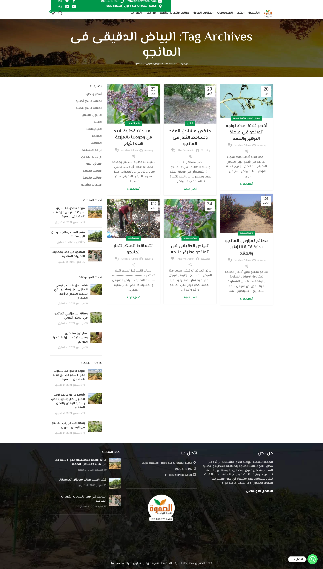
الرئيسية (184, 63)
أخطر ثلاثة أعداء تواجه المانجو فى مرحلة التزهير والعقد (246, 132)
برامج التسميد (133, 123)
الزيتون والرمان (92, 115)
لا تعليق (60, 222)
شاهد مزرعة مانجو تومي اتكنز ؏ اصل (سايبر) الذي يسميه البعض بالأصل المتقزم (71, 291)
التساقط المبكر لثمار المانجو (133, 249)
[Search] (60, 13)
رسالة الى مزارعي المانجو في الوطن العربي (71, 315)
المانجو (190, 123)
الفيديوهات (94, 129)
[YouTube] (270, 528)
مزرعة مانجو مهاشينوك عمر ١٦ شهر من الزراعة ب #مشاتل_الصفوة (69, 212)
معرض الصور (254, 118)
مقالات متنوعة (240, 118)
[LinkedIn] (270, 536)
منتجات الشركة (91, 185)
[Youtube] (74, 7)
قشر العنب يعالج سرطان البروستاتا (68, 234)
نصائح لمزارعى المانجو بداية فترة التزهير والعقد (246, 247)
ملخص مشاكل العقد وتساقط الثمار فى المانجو (190, 137)
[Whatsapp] (60, 7)
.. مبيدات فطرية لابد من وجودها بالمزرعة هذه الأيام (133, 137)
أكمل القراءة (246, 184)
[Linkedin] (67, 7)
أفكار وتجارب (93, 94)
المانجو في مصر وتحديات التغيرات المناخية (68, 254)
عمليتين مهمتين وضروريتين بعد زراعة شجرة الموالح (70, 337)
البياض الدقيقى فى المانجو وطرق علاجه (190, 249)
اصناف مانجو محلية (89, 108)
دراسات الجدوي (91, 157)
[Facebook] (270, 501)
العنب (98, 122)
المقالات (96, 143)
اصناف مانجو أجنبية (89, 101)
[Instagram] (270, 510)
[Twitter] (270, 519)
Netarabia (117, 563)
